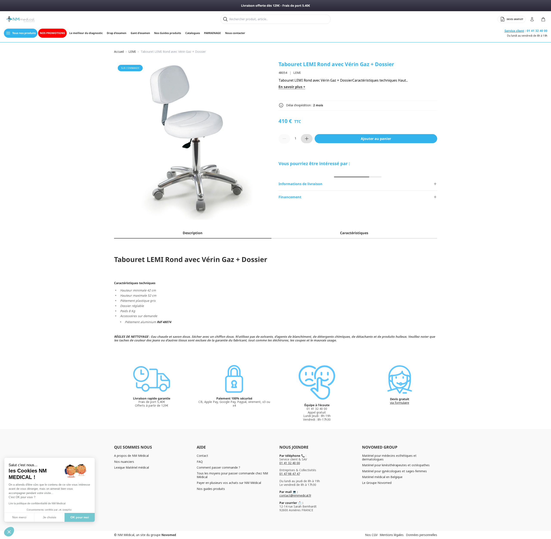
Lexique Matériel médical (131, 467)
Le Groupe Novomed (377, 483)
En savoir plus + (292, 87)
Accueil (119, 52)
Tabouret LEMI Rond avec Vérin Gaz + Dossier (173, 52)
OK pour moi (79, 517)
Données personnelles (421, 535)
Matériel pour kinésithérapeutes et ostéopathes (396, 465)
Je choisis (49, 517)
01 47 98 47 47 (289, 474)
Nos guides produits (211, 489)
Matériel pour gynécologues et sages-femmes (394, 471)
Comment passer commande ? (218, 467)
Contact (202, 456)
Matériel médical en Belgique (382, 477)
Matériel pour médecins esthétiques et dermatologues (389, 457)
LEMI (132, 52)
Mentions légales (392, 535)
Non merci (19, 517)
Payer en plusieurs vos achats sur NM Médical (229, 483)
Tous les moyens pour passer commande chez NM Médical (232, 475)
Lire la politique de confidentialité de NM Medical (37, 503)
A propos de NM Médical (131, 456)
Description (193, 233)
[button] (9, 532)
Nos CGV (371, 535)
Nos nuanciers (124, 462)
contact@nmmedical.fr (295, 495)
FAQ (200, 462)
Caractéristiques (354, 233)
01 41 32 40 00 (289, 463)
